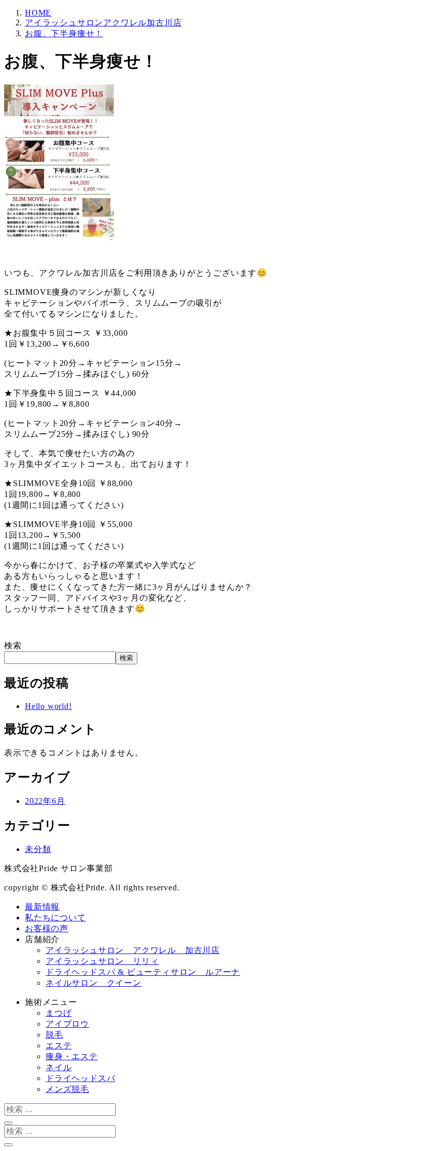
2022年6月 (45, 801)
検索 (13, 645)
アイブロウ (67, 1023)
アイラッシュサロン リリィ (102, 961)
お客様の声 (46, 928)
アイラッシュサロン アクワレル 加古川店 (133, 950)
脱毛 (54, 1034)
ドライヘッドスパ (80, 1078)
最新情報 (42, 906)
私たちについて (55, 917)
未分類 (38, 849)
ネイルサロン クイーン (93, 982)
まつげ (59, 1012)
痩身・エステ (72, 1056)
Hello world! (48, 706)
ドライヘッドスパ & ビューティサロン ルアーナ (143, 972)
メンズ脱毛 (67, 1089)
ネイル (59, 1067)
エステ (59, 1045)
